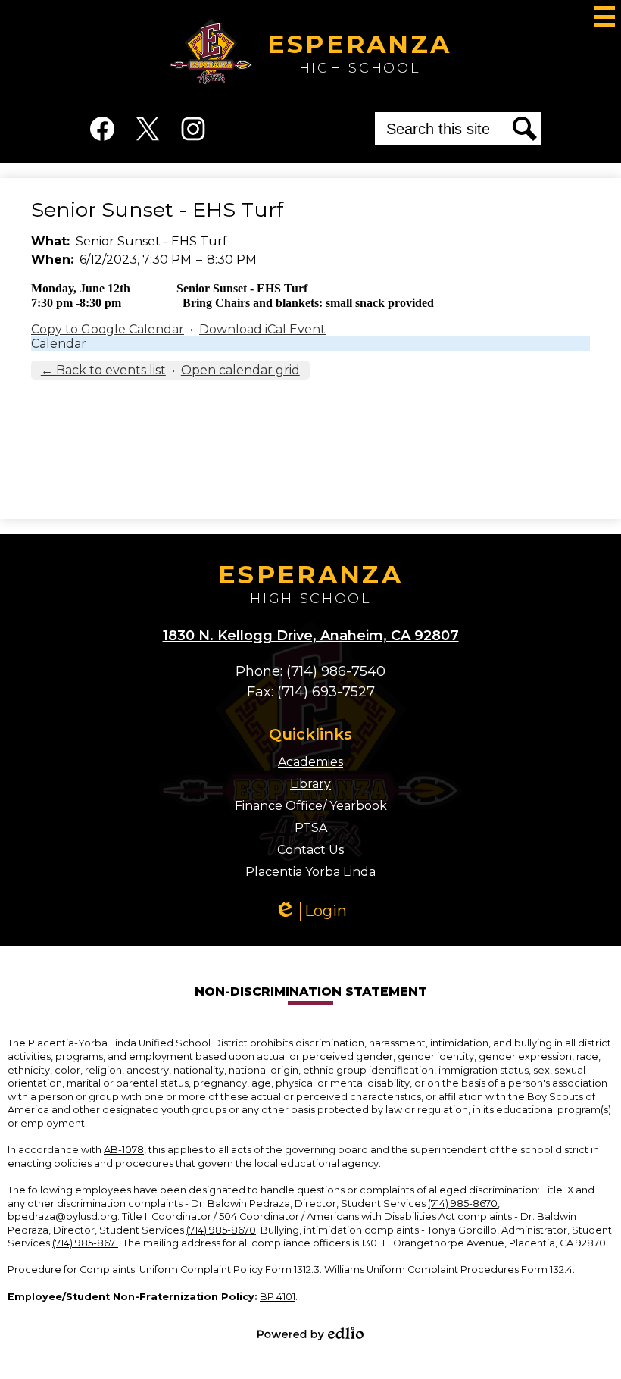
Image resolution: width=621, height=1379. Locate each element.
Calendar (58, 343)
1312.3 (307, 1269)
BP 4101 (277, 1296)
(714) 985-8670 (463, 1203)
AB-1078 (124, 1149)
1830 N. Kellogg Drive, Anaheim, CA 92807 (311, 635)
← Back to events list (103, 370)
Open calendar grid (240, 370)
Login (316, 911)
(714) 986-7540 (335, 671)
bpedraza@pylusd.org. (64, 1216)
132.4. (562, 1269)
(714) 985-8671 (85, 1243)
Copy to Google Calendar (107, 329)
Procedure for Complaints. (72, 1269)
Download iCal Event (262, 329)
